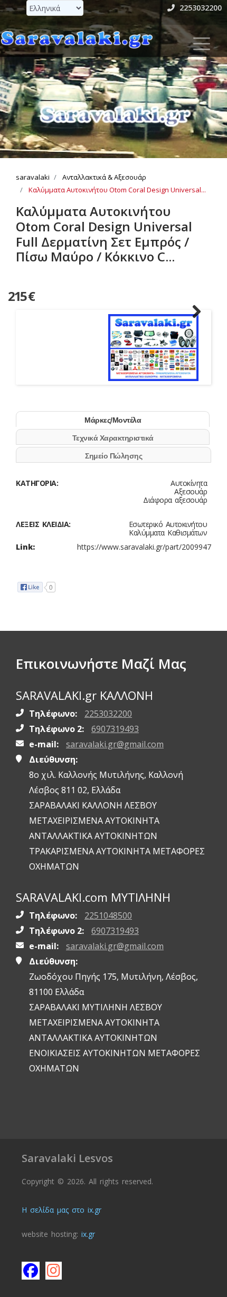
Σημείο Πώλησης (113, 456)
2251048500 (108, 915)
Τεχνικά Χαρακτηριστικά (113, 438)
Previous (33, 312)
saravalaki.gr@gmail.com (115, 744)
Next (193, 312)
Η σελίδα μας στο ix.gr (61, 1210)
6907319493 (115, 729)
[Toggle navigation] (201, 44)
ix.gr (88, 1234)
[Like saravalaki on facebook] (30, 1270)
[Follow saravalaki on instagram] (53, 1270)
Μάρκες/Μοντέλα (112, 420)
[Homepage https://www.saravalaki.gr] (76, 39)
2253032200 (199, 8)
